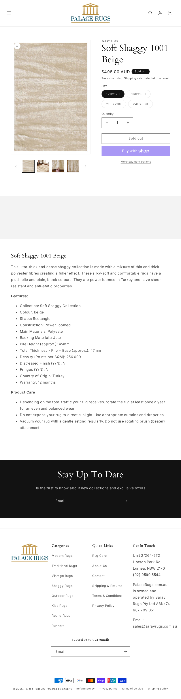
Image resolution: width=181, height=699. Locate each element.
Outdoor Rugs (62, 595)
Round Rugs (61, 615)
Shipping (130, 78)
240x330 (143, 105)
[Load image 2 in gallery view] (43, 166)
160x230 (141, 95)
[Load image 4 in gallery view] (73, 166)
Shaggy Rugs (62, 586)
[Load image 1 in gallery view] (28, 166)
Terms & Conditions (107, 595)
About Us (99, 566)
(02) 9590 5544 (146, 574)
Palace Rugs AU (35, 688)
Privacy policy (108, 688)
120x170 (115, 95)
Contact (98, 576)
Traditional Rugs (64, 566)
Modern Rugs (62, 555)
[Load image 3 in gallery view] (58, 166)
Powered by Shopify (59, 688)
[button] (9, 13)
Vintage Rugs (62, 576)
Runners (58, 626)
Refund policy (85, 688)
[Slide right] (85, 166)
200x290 (116, 105)
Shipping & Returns (107, 586)
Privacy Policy (103, 605)
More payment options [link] (136, 161)
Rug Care (99, 555)
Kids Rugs (59, 605)
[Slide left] (16, 166)
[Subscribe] (125, 501)
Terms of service (132, 688)
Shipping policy (157, 688)
